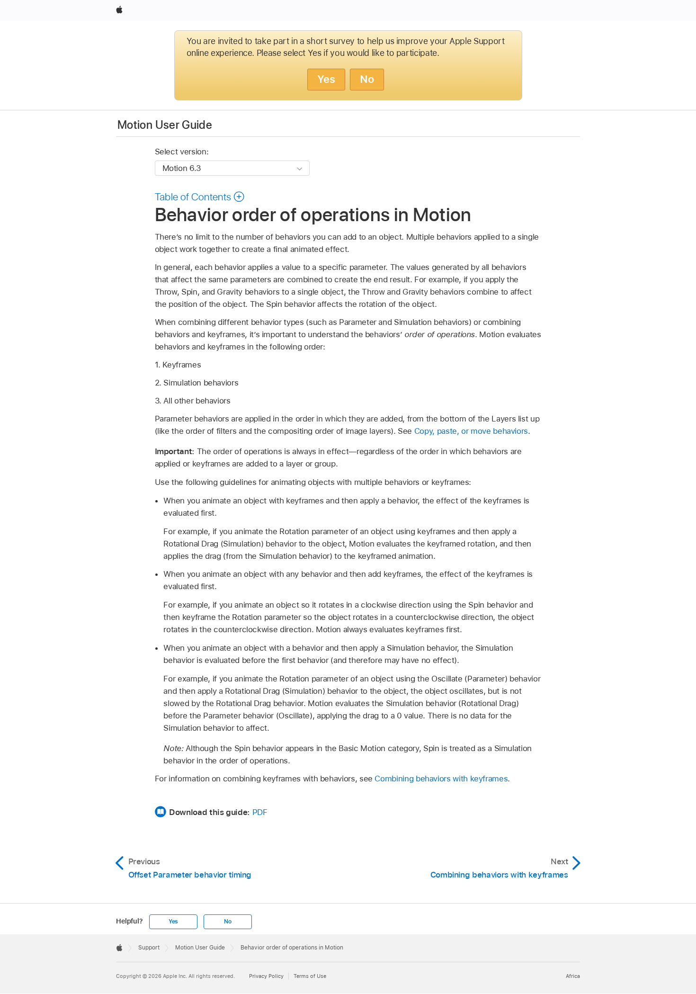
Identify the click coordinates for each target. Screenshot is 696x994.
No (367, 79)
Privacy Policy (266, 976)
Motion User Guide (164, 125)
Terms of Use (310, 976)
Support (149, 947)
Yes (326, 79)
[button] (200, 196)
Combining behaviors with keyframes (441, 778)
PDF (260, 812)
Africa (573, 976)
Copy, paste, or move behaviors (471, 431)
